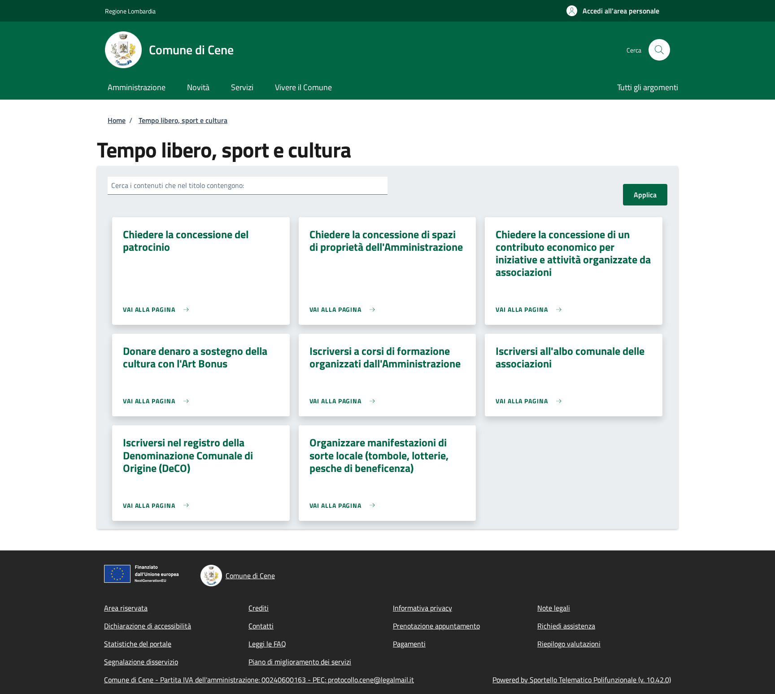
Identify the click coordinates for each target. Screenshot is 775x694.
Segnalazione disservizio (141, 661)
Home (117, 120)
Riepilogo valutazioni (569, 643)
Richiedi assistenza (566, 625)
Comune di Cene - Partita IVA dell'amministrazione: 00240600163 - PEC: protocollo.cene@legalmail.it (259, 679)
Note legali (553, 607)
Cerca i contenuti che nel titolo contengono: (177, 185)
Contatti (261, 625)
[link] (158, 309)
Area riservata (126, 607)
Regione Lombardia (130, 11)
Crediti (258, 607)
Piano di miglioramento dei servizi (299, 661)
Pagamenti (409, 643)
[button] (613, 11)
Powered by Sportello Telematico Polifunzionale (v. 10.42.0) (581, 679)
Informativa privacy (422, 607)
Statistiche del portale (137, 643)
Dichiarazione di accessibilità (147, 625)
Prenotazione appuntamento (436, 625)
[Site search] (659, 50)
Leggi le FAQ (267, 643)
